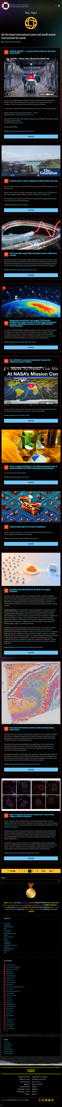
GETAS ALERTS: (35, 1079)
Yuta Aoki (9, 998)
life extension (22, 131)
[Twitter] (43, 1100)
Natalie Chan (10, 1009)
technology (46, 909)
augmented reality (9, 949)
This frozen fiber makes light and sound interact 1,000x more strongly (33, 254)
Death (23, 905)
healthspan (53, 905)
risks (29, 909)
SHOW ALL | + (6, 1031)
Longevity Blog (8, 1045)
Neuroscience (54, 907)
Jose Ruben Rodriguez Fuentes (15, 987)
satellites (26, 342)
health (46, 905)
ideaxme (5, 907)
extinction (32, 905)
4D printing (7, 925)
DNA (5, 928)
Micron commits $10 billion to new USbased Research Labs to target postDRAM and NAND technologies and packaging (33, 467)
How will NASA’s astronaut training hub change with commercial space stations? (30, 361)
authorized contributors (15, 42)
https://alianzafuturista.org (24, 115)
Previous (12, 871)
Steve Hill (9, 1013)
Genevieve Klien (11, 205)
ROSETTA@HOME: (20, 1092)
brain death (9, 905)
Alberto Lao (9, 1002)
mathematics (26, 539)
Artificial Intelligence (24, 903)
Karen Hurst (9, 984)
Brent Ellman (9, 1015)
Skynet (6, 935)
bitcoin (57, 903)
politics (57, 907)
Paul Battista (10, 978)
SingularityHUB (8, 1053)
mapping (22, 342)
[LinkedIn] (46, 1100)
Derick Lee (9, 1000)
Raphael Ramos (10, 1006)
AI (8, 903)
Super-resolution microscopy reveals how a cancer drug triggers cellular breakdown (31, 815)
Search (59, 881)
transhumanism (53, 909)
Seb (7, 1017)
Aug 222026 (6, 52)
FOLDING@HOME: (21, 1089)
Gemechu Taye (10, 980)
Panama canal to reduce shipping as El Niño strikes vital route (33, 181)
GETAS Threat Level (31, 1071)
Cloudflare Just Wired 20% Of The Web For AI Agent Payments (29, 590)
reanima (7, 909)
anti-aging (17, 903)
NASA (51, 907)
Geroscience (7, 1043)
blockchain (5, 905)
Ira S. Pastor (9, 1026)
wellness (31, 911)
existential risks (27, 905)
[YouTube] (49, 1100)
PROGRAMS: (34, 1089)
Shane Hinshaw (10, 1004)
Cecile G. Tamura (11, 995)
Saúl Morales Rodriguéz (13, 967)
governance (19, 647)
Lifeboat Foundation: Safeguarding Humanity (27, 5)
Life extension (32, 907)
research (26, 909)
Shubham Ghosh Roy (12, 539)
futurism (18, 205)
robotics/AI (31, 647)
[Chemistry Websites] (31, 891)
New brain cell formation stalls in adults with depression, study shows (31, 728)
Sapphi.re (27, 1100)
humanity (58, 905)
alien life (6, 940)
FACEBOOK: (20, 1077)
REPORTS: (34, 1087)
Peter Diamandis (8, 927)
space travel (18, 415)
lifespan (40, 907)
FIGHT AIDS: (22, 1087)
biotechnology (51, 903)
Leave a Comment (30, 131)
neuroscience (29, 764)
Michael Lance (10, 1020)
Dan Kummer (10, 989)
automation (7, 950)
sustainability (39, 909)
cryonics (17, 131)
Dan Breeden (9, 973)
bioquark (38, 903)
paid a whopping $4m (43, 194)
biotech (44, 903)
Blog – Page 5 (31, 13)
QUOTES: (34, 1094)
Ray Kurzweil (7, 930)
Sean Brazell (9, 1011)
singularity (32, 909)
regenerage (13, 909)
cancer (12, 905)
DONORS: (26, 1084)
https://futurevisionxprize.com (13, 123)
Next (50, 871)
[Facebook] (39, 1100)
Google (43, 905)
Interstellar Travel (18, 907)
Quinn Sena (9, 971)
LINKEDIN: (21, 1079)
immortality (10, 907)
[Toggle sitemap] (56, 6)
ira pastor (25, 907)
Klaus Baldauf (10, 993)
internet (18, 342)
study (19, 734)
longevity (46, 907)
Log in (5, 42)
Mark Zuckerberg (8, 937)
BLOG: (33, 1082)
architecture (7, 943)
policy (27, 647)
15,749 (43, 871)
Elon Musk (7, 932)
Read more (31, 136)
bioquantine (31, 903)
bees (5, 952)
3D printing (7, 923)
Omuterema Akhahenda (13, 991)
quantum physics (25, 270)
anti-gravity (7, 942)
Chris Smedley (10, 1028)
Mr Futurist (7, 1047)
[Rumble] (52, 1100)
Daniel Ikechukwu (12, 647)
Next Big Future (8, 1049)
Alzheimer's (11, 903)
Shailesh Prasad (11, 976)
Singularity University (10, 933)
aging (5, 903)
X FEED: (21, 1082)
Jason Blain (9, 1022)
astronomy (7, 947)
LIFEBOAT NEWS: (35, 1077)
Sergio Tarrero (11, 131)
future (36, 905)
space (35, 909)
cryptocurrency (17, 905)
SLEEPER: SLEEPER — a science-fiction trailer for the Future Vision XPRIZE (32, 52)
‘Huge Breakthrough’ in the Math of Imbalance (27, 527)
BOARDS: (34, 1084)
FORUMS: (27, 1094)
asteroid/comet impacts (10, 945)
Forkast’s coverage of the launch (39, 631)
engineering (28, 853)
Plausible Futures (9, 1051)
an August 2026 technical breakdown (28, 617)
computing (18, 270)
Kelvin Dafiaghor (11, 982)
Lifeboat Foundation (12, 1100)
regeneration (20, 909)
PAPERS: (34, 1092)
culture (21, 905)
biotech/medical (22, 764)
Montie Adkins (10, 1024)
